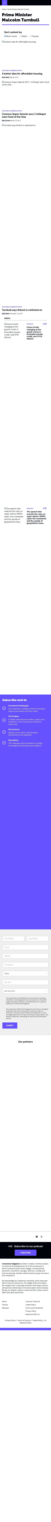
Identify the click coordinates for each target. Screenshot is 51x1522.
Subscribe (25, 1252)
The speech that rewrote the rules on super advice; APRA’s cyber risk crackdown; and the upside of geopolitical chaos (37, 517)
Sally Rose (5, 77)
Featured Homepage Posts (12, 70)
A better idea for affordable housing (22, 73)
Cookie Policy (37, 1320)
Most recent (11, 36)
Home (4, 9)
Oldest (24, 36)
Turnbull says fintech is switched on (22, 310)
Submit (10, 1025)
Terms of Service (24, 1320)
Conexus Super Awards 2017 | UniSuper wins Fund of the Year (24, 115)
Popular (35, 36)
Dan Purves (6, 120)
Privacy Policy (10, 1320)
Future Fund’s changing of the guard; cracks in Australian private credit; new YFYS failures (35, 333)
